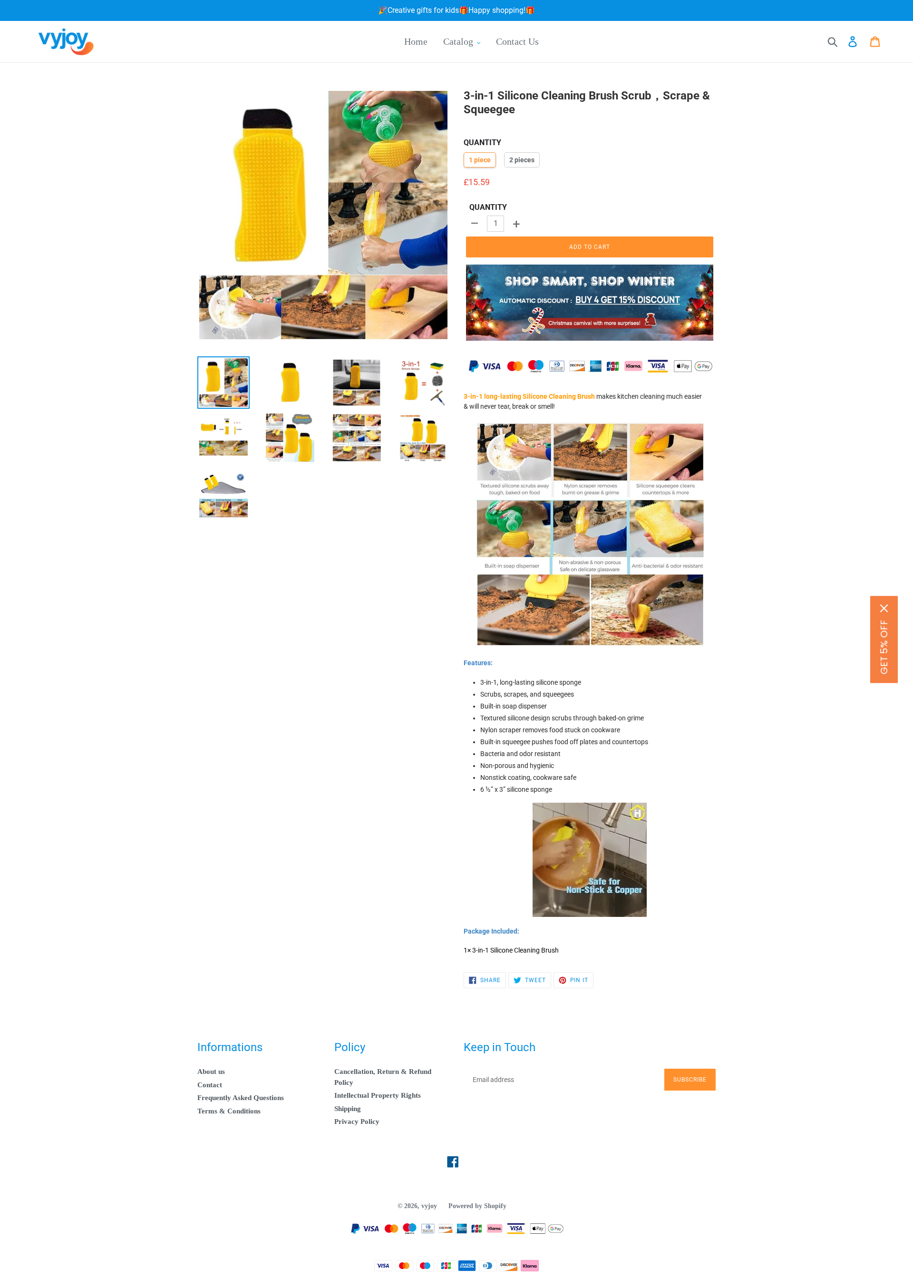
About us (211, 1071)
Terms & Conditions (229, 1111)
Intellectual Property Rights (377, 1095)
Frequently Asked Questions (240, 1098)
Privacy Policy (356, 1121)
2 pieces (521, 160)
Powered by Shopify (477, 1206)
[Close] (884, 608)
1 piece (480, 160)
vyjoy (429, 1206)
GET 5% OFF (884, 647)
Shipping (347, 1108)
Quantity (488, 207)
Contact (209, 1085)
